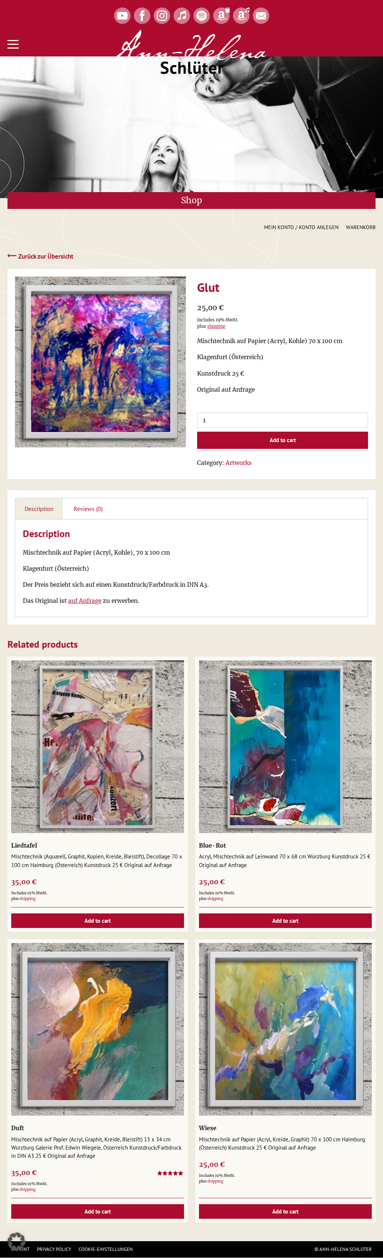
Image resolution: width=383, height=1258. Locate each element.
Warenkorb (361, 227)
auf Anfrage (84, 600)
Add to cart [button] (98, 920)
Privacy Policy (54, 1249)
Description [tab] (39, 508)
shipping (216, 326)
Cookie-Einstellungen (106, 1249)
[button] (16, 1241)
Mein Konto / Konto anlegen (301, 227)
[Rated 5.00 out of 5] (170, 1174)
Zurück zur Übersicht (40, 255)
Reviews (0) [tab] (88, 508)
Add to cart (283, 440)
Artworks (239, 462)
